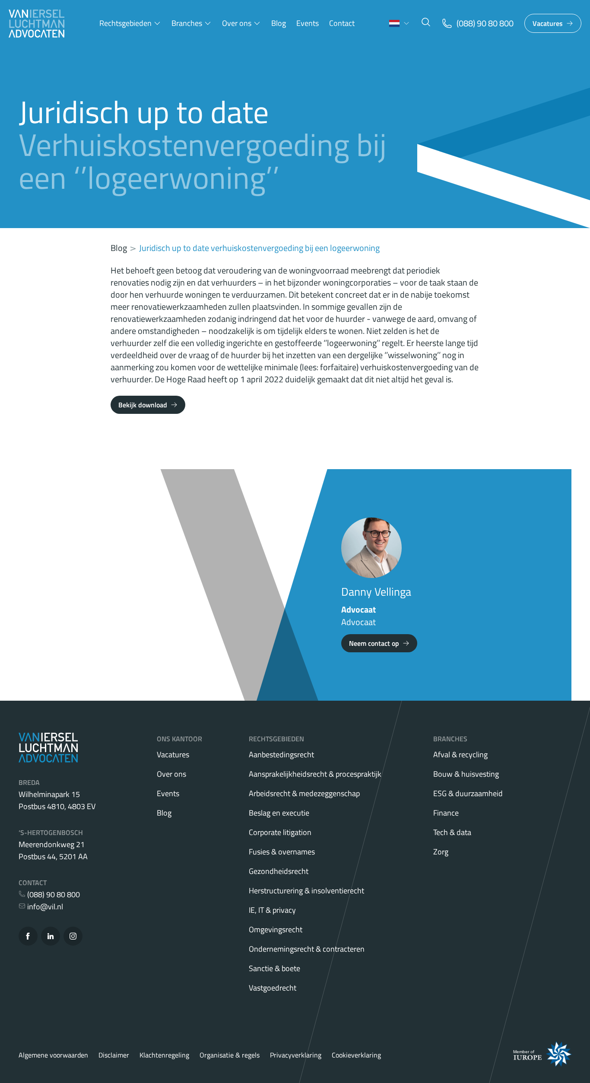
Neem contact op (374, 643)
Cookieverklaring (356, 1055)
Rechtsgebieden (125, 23)
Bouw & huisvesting (466, 774)
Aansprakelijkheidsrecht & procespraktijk (315, 774)
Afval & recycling (460, 754)
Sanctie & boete (274, 968)
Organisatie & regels (230, 1055)
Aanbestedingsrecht (281, 754)
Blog (278, 23)
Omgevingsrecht (275, 929)
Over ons (236, 23)
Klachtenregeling (164, 1055)
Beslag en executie (279, 813)
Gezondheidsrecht (278, 871)
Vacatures (548, 23)
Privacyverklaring (295, 1055)
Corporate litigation (280, 832)
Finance (446, 813)
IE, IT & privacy (272, 910)
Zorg (440, 852)
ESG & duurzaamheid (468, 793)
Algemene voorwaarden (53, 1055)
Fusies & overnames (282, 852)
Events (307, 23)
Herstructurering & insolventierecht (306, 890)
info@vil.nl (44, 906)
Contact (342, 23)
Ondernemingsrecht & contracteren (307, 949)
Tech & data (452, 832)
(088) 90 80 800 (52, 894)
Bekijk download (142, 405)
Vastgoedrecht (272, 988)
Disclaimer (113, 1055)
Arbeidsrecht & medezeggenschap (304, 793)
